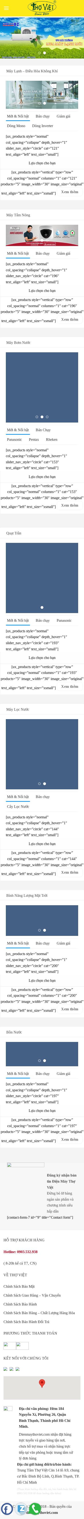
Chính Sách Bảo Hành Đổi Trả (26, 1322)
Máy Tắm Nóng (18, 215)
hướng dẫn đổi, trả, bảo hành (47, 1489)
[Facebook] (5, 1371)
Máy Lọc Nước (17, 710)
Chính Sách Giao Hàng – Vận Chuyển (32, 1296)
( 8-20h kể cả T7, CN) (20, 1263)
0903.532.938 (27, 1252)
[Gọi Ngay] (35, 1509)
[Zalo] (21, 1509)
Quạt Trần (13, 533)
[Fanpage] (7, 1509)
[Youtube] (11, 1371)
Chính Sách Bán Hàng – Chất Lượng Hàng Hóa (39, 1313)
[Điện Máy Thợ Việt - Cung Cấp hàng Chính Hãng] (42, 8)
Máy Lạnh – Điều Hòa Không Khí (32, 71)
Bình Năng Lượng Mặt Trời (26, 896)
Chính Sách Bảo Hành (20, 1304)
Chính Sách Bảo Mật (19, 1287)
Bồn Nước (14, 1032)
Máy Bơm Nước (18, 343)
